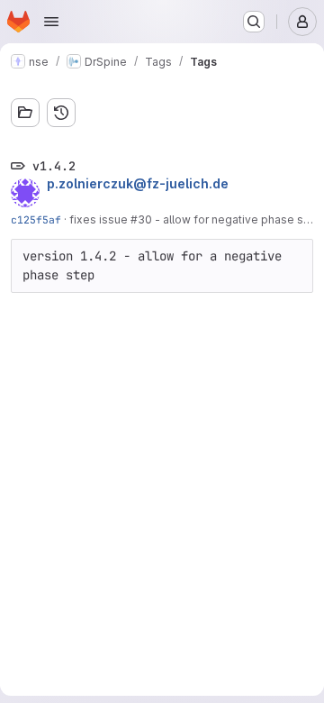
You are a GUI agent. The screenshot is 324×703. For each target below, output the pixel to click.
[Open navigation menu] (51, 21)
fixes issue (99, 219)
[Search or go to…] (254, 21)
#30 (141, 219)
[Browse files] (25, 112)
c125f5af (36, 219)
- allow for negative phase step (236, 219)
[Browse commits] (61, 112)
